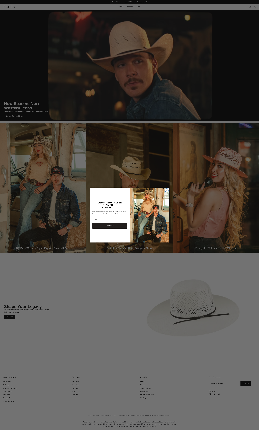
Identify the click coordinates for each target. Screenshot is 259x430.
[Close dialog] (166, 190)
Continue (109, 226)
